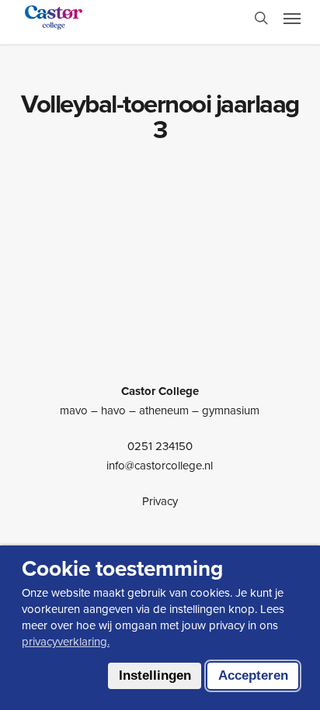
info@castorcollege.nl (159, 465)
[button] (292, 18)
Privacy (160, 501)
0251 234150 (160, 446)
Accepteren (253, 675)
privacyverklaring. (66, 641)
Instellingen (155, 675)
